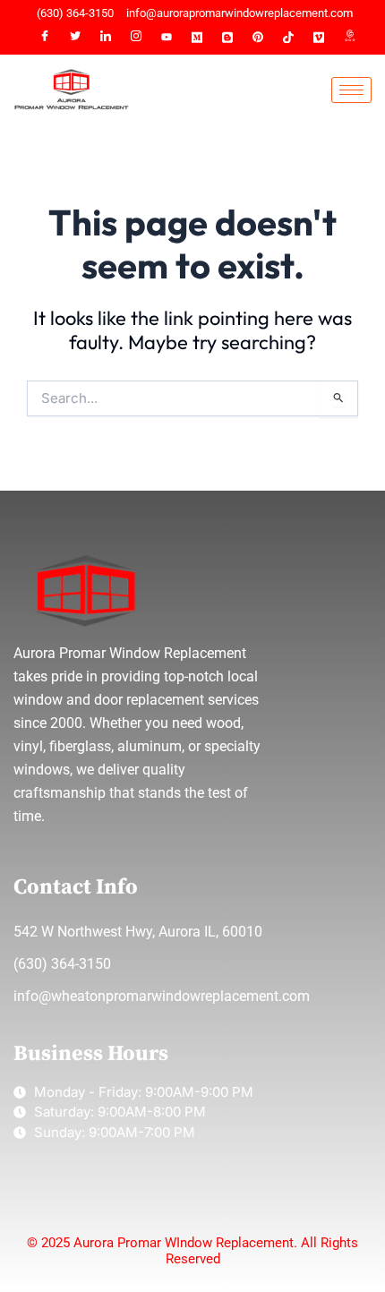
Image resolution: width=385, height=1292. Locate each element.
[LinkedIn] (105, 37)
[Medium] (197, 37)
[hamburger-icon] (351, 90)
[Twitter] (75, 37)
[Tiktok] (288, 37)
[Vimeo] (318, 37)
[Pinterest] (257, 37)
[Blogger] (227, 37)
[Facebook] (44, 37)
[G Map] (349, 37)
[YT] (166, 37)
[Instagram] (136, 37)
